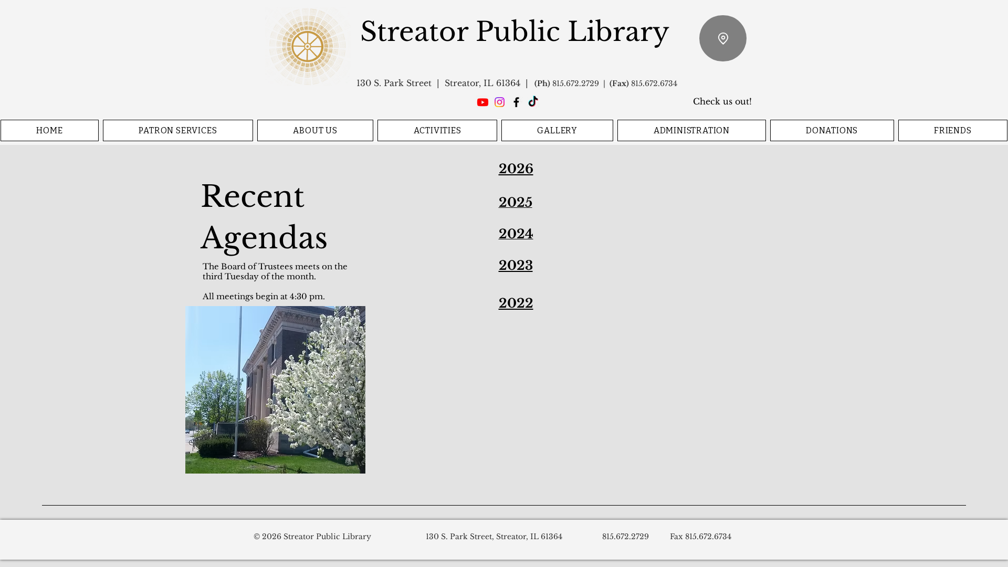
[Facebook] (516, 102)
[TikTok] (533, 102)
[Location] (723, 38)
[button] (178, 130)
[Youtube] (482, 102)
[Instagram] (499, 102)
